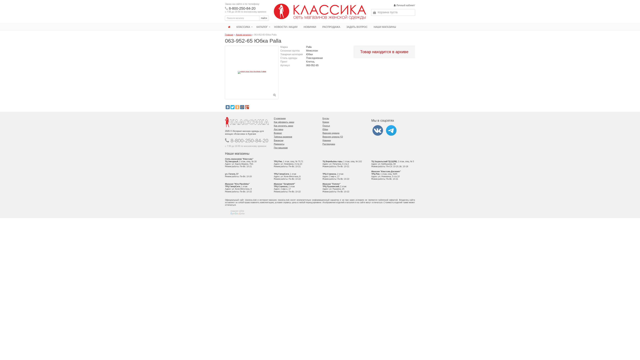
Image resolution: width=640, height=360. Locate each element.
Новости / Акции (286, 27)
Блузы (325, 118)
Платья (326, 125)
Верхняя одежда (330, 133)
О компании (280, 118)
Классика (243, 27)
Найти (264, 18)
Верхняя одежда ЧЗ (332, 137)
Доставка (278, 129)
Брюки (325, 122)
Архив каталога (244, 35)
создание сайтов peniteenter (237, 212)
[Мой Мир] (242, 107)
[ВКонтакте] (228, 107)
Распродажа (331, 27)
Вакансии (278, 140)
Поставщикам (281, 147)
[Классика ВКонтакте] (377, 130)
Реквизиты (279, 144)
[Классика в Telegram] (391, 130)
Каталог (262, 27)
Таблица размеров (283, 137)
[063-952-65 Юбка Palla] (252, 72)
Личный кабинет (405, 5)
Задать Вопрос (357, 27)
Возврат (278, 133)
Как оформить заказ (284, 122)
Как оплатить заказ (283, 125)
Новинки (310, 27)
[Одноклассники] (237, 107)
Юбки (325, 129)
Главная (229, 35)
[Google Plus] (247, 107)
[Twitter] (232, 107)
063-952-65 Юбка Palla (265, 35)
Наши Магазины (385, 27)
